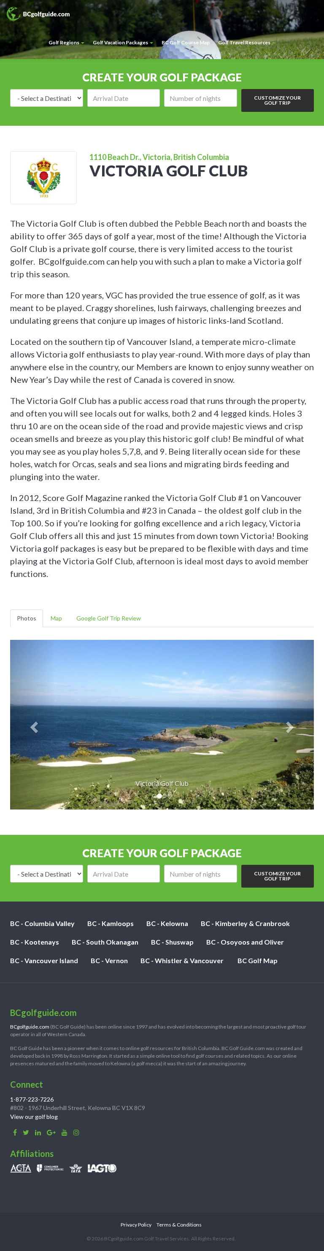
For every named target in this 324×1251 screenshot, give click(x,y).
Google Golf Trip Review (108, 618)
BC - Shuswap (172, 942)
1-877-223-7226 (32, 1099)
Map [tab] (56, 618)
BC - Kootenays (34, 942)
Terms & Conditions (179, 1224)
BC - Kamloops (110, 923)
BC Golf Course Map (186, 42)
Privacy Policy (136, 1224)
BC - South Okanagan (105, 942)
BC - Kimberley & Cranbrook (245, 923)
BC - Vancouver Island (44, 960)
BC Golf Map (258, 960)
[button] (33, 725)
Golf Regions (64, 42)
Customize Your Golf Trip (277, 100)
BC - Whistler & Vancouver (182, 960)
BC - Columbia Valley (42, 923)
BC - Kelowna (167, 923)
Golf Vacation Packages (121, 42)
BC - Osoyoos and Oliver (245, 942)
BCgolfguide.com (29, 1027)
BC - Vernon (109, 960)
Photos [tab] (26, 618)
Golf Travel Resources (244, 42)
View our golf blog (34, 1116)
